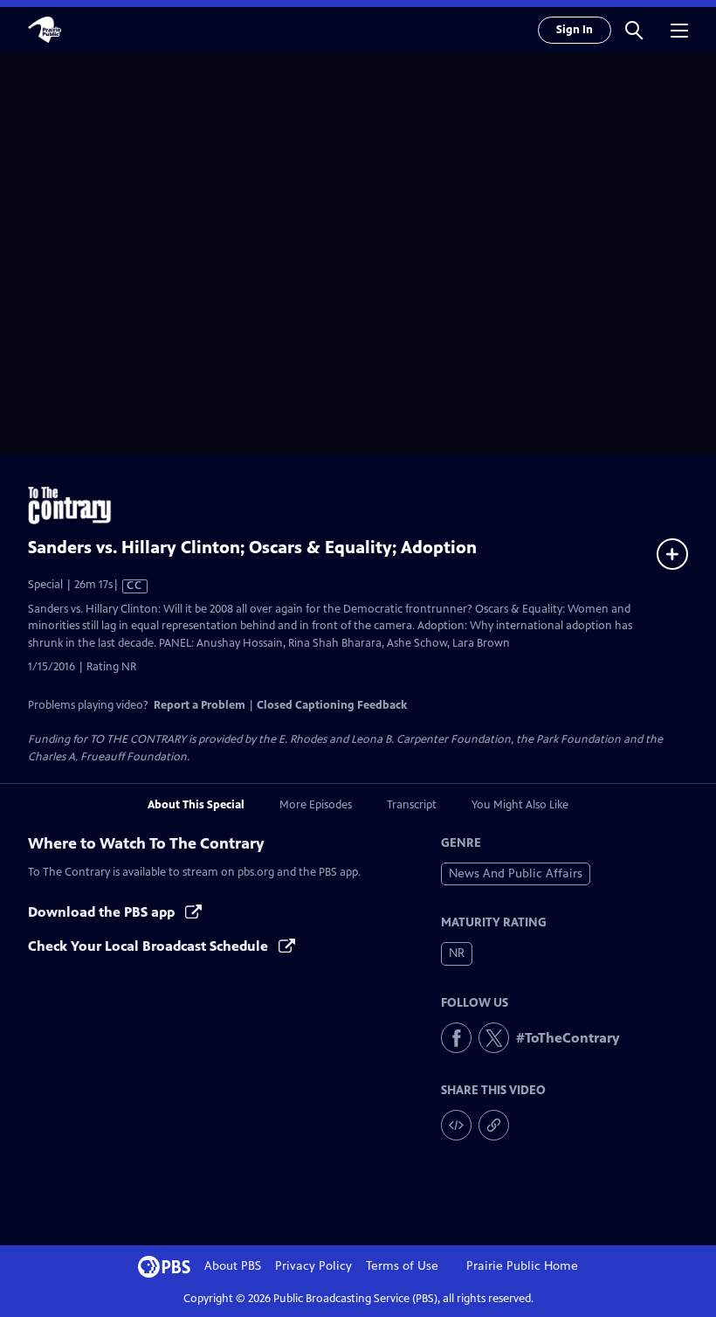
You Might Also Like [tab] (520, 805)
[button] (634, 29)
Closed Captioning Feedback (332, 705)
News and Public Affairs (515, 873)
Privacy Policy (313, 1265)
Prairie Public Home (522, 1265)
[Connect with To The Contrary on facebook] (456, 1037)
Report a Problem (199, 705)
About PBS (232, 1265)
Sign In (574, 30)
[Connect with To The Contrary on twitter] (493, 1037)
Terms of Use (402, 1265)
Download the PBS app (103, 912)
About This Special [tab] (196, 805)
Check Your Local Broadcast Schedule (150, 946)
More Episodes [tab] (315, 805)
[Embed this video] (456, 1125)
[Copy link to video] (493, 1125)
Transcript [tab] (412, 805)
